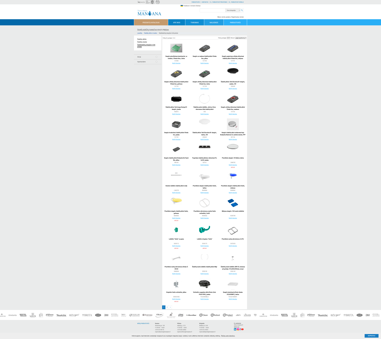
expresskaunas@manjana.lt (162, 332)
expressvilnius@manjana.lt (184, 332)
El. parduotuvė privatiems (218, 2)
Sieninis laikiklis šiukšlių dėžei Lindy (176, 186)
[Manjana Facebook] (240, 329)
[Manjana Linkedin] (235, 329)
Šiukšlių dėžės (141, 39)
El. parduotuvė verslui (236, 2)
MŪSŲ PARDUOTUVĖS (143, 323)
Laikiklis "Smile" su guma (176, 239)
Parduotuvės (196, 2)
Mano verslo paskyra (224, 17)
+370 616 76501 (203, 329)
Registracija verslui (237, 17)
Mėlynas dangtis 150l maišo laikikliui (233, 211)
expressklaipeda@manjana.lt (207, 332)
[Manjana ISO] (150, 2)
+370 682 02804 (181, 329)
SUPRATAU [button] (371, 336)
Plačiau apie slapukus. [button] (228, 336)
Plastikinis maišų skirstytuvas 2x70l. (233, 239)
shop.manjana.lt (238, 325)
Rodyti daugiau (176, 63)
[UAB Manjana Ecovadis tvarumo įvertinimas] (158, 2)
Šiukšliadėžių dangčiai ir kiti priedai (146, 46)
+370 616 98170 (159, 329)
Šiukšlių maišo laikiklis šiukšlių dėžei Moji (204, 267)
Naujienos (214, 23)
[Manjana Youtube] (242, 329)
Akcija (139, 57)
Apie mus (176, 23)
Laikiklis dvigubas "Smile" (204, 239)
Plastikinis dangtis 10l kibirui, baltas (233, 158)
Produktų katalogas (151, 23)
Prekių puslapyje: (222, 38)
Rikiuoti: (233, 38)
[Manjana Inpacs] (141, 1)
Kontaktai (205, 2)
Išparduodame (141, 62)
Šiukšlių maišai (142, 42)
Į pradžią (139, 33)
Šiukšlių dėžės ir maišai (150, 33)
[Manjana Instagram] (238, 329)
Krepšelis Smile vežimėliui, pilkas (176, 292)
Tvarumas (195, 23)
